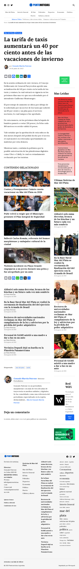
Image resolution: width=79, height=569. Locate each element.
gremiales (62, 494)
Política (69, 12)
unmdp (64, 543)
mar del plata (20, 367)
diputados (63, 475)
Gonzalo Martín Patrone (21, 66)
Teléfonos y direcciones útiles (32, 19)
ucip (61, 543)
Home (5, 22)
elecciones (70, 484)
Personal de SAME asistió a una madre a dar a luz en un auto (25, 336)
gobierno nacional (66, 492)
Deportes (51, 12)
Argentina (71, 462)
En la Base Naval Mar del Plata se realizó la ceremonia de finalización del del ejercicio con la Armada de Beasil (27, 305)
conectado (22, 419)
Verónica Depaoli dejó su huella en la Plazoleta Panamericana (24, 349)
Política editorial (9, 503)
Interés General (22, 12)
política (64, 529)
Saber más (70, 417)
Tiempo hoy (63, 540)
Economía (60, 12)
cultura (62, 473)
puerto (70, 530)
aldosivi (62, 462)
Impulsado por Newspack (67, 565)
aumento (62, 464)
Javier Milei (62, 507)
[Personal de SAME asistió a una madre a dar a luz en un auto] (66, 346)
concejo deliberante (65, 467)
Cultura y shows (43, 16)
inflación (62, 501)
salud (61, 533)
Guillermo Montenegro (65, 499)
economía (64, 478)
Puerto (33, 16)
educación (63, 484)
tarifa (28, 367)
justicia (68, 507)
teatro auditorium (64, 537)
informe (67, 501)
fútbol (62, 489)
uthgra (68, 543)
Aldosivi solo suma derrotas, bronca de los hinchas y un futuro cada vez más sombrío (26, 290)
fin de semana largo (64, 486)
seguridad (67, 532)
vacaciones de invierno (65, 545)
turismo (70, 540)
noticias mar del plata (67, 521)
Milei (61, 519)
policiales (63, 526)
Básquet (67, 464)
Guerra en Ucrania (64, 496)
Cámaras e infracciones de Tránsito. (54, 19)
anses (66, 462)
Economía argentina (65, 481)
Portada (18, 33)
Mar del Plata (10, 12)
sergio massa (63, 535)
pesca (68, 524)
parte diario (63, 524)
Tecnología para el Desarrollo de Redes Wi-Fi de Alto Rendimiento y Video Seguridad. (69, 402)
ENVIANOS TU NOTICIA (64, 80)
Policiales (41, 12)
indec (72, 499)
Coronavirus (65, 469)
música (65, 519)
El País (33, 12)
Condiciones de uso (10, 506)
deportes (69, 472)
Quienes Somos (9, 500)
